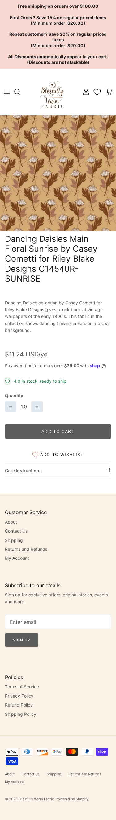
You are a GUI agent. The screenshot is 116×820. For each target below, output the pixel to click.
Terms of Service (22, 686)
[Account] (84, 92)
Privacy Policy (19, 695)
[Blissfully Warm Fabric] (52, 92)
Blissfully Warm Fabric (36, 799)
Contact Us (16, 531)
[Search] (20, 92)
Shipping (14, 540)
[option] (58, 173)
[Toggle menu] (7, 92)
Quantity (14, 395)
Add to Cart (57, 431)
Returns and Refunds (26, 549)
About (11, 522)
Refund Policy (19, 704)
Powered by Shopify (72, 799)
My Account (17, 558)
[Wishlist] (98, 92)
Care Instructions (23, 470)
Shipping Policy (20, 714)
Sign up (21, 640)
